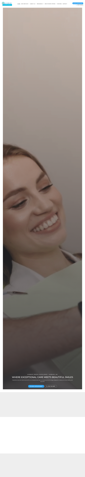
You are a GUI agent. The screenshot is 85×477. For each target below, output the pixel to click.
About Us (32, 3)
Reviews (59, 3)
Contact (65, 3)
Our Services (24, 3)
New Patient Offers (50, 3)
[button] (77, 3)
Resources (40, 3)
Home (18, 3)
